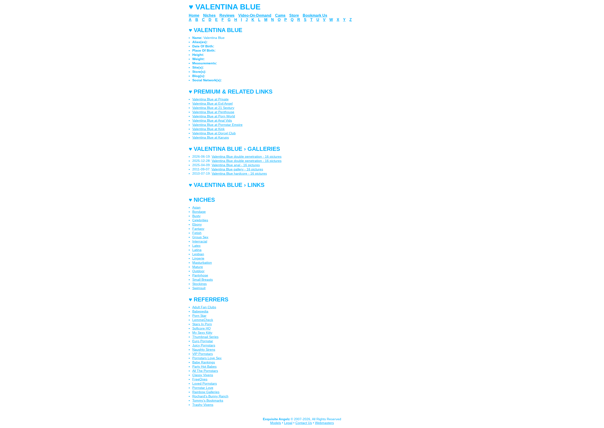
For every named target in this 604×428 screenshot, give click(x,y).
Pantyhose (200, 275)
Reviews (227, 15)
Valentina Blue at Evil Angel (212, 103)
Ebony (197, 224)
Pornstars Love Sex (207, 358)
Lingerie (198, 258)
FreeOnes (199, 379)
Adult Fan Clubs (204, 307)
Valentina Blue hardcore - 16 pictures (239, 173)
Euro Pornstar (202, 341)
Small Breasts (202, 279)
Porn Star (199, 315)
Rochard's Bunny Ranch (210, 396)
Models (275, 423)
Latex (196, 245)
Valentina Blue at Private (210, 99)
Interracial (199, 241)
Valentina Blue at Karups (210, 137)
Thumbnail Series (205, 337)
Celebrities (200, 220)
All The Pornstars (205, 371)
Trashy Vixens (202, 405)
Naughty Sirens (203, 349)
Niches (209, 15)
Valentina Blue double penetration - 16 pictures (246, 156)
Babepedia (200, 311)
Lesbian (198, 254)
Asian (196, 207)
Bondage (199, 212)
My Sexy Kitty (202, 332)
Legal (288, 423)
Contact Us (303, 423)
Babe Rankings (203, 362)
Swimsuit (199, 288)
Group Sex (200, 237)
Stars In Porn (202, 324)
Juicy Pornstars (203, 345)
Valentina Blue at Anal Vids (212, 120)
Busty (196, 216)
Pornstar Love (202, 388)
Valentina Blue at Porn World (213, 116)
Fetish (196, 233)
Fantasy (198, 228)
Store (294, 15)
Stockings (199, 284)
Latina (196, 250)
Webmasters (324, 423)
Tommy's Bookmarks (207, 400)
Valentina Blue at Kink (208, 129)
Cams (280, 15)
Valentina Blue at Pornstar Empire (217, 125)
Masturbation (202, 262)
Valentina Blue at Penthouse (213, 112)
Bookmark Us (315, 15)
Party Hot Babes (204, 366)
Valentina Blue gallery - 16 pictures (237, 169)
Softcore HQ (201, 328)
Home (194, 15)
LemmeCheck (202, 320)
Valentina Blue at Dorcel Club (214, 133)
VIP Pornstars (202, 354)
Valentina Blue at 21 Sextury (213, 108)
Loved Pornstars (204, 383)
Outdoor (198, 271)
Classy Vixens (202, 375)
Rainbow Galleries (205, 392)
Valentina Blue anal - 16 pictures (236, 165)
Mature (197, 267)
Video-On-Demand (254, 15)
